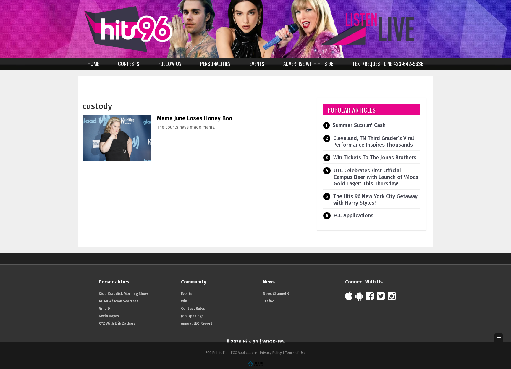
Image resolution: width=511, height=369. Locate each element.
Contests (128, 64)
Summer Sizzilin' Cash (359, 125)
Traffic (268, 301)
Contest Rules (193, 309)
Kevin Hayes (109, 316)
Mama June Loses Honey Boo (194, 118)
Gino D (104, 309)
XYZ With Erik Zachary (117, 323)
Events (257, 64)
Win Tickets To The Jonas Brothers (374, 157)
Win (184, 301)
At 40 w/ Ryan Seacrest (118, 301)
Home (93, 64)
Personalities (215, 64)
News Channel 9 (276, 294)
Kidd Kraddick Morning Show (123, 294)
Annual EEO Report (196, 323)
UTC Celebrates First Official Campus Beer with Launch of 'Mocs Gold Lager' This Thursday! (376, 177)
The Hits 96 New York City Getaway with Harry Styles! (375, 199)
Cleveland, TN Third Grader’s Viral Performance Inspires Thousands (373, 141)
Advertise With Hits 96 (308, 64)
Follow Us (170, 64)
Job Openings (192, 316)
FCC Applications (353, 215)
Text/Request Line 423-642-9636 (387, 64)
